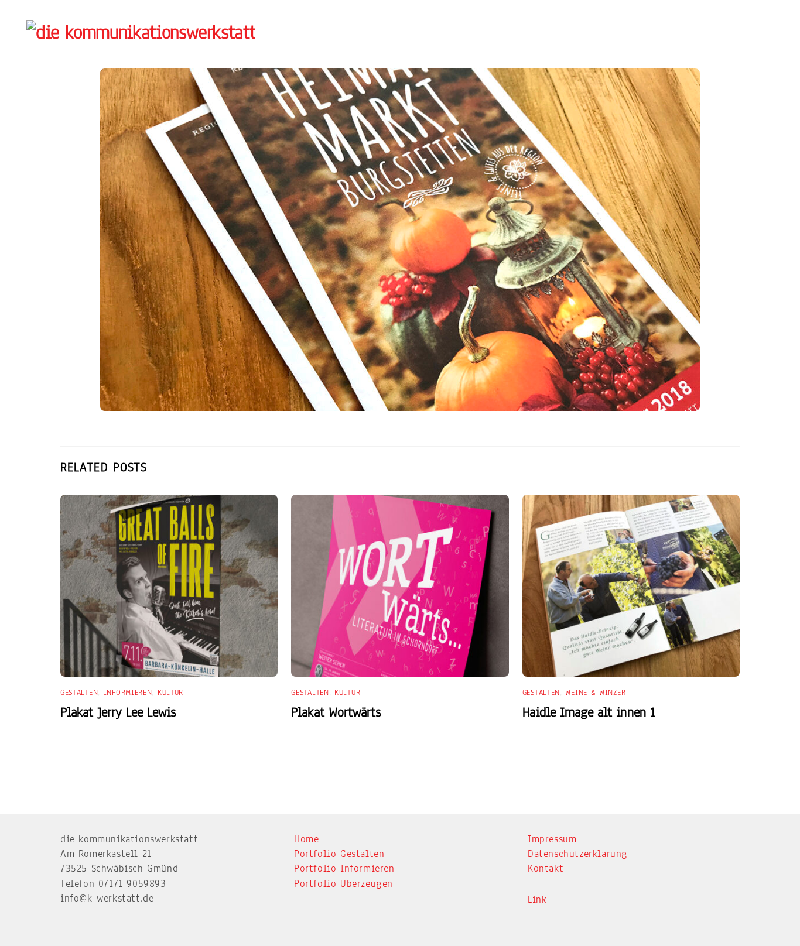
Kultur (170, 692)
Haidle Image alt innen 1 (588, 712)
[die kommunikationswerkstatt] (140, 32)
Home (306, 839)
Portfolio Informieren (344, 868)
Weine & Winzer (595, 692)
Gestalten (79, 692)
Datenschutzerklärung (578, 854)
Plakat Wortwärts (336, 712)
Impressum (552, 839)
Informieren (128, 692)
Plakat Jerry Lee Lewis (118, 712)
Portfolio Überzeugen (343, 883)
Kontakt (545, 868)
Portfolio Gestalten (339, 854)
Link (537, 899)
